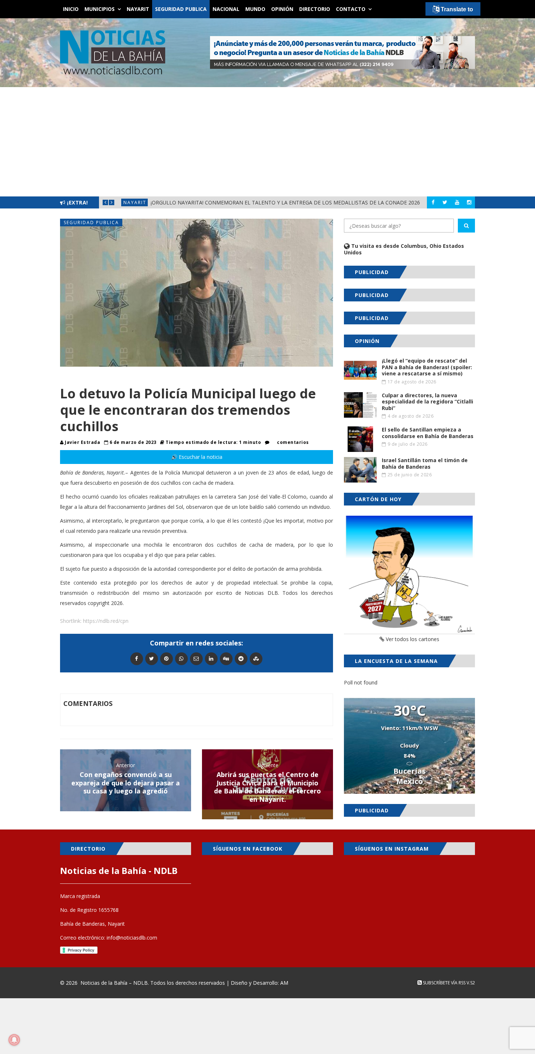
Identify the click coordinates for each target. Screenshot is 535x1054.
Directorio (314, 8)
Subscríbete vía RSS (443, 983)
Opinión (282, 8)
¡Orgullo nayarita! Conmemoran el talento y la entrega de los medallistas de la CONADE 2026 (285, 202)
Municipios (99, 8)
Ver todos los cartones (411, 639)
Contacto (350, 8)
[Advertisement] (267, 142)
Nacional (226, 8)
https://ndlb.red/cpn (105, 620)
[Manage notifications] (14, 1040)
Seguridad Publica (181, 8)
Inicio (71, 8)
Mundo (255, 8)
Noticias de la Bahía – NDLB (114, 982)
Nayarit (138, 8)
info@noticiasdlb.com (132, 937)
